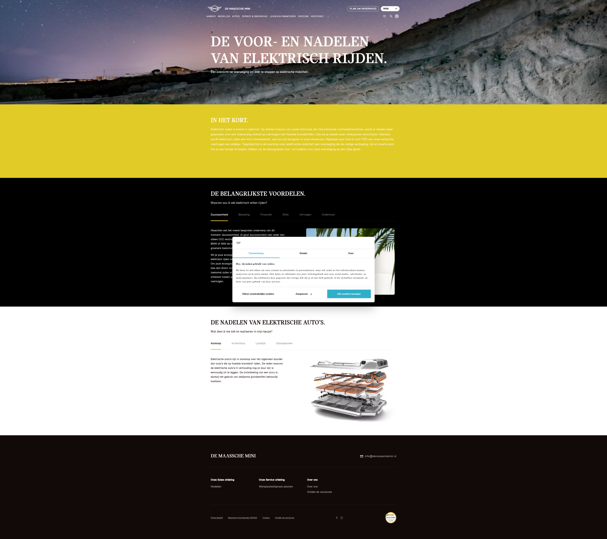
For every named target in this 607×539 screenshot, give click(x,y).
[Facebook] (337, 517)
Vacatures (317, 16)
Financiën (266, 214)
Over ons (303, 16)
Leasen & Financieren (283, 16)
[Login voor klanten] (397, 16)
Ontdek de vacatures (319, 491)
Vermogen (305, 214)
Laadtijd (260, 343)
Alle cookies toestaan (349, 294)
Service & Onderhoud (255, 16)
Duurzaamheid (219, 214)
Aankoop (216, 343)
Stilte (285, 214)
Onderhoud (328, 214)
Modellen (224, 16)
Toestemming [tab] (256, 253)
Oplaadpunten (284, 343)
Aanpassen (302, 294)
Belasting (244, 214)
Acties (236, 16)
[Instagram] (342, 517)
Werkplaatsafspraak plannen (276, 486)
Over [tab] (351, 253)
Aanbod (211, 16)
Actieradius (238, 343)
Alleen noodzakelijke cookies (258, 294)
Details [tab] (303, 253)
